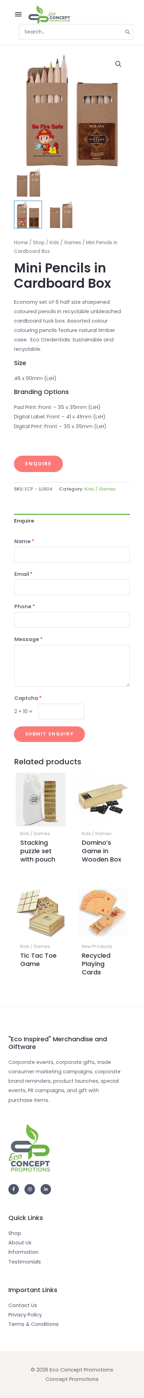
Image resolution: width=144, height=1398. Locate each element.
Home (21, 242)
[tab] (72, 521)
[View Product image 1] (28, 215)
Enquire (38, 463)
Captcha (28, 698)
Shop (39, 242)
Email (23, 574)
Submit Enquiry (49, 734)
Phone (24, 606)
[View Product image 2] (61, 215)
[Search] (128, 31)
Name (24, 541)
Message (28, 639)
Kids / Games (65, 242)
